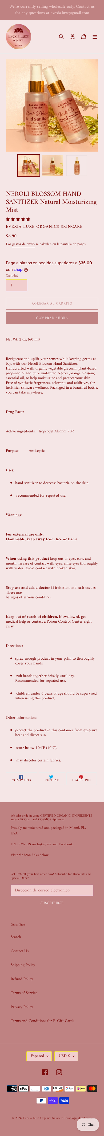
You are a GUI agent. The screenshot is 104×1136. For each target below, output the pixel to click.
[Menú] (95, 36)
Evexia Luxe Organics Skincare (43, 1118)
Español (37, 1056)
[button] (18, 219)
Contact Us (20, 951)
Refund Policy (22, 979)
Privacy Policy (22, 1007)
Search (16, 937)
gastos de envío (23, 244)
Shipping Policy (23, 965)
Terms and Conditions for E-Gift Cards (42, 1021)
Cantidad (12, 275)
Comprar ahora (52, 318)
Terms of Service (24, 993)
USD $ (64, 1056)
